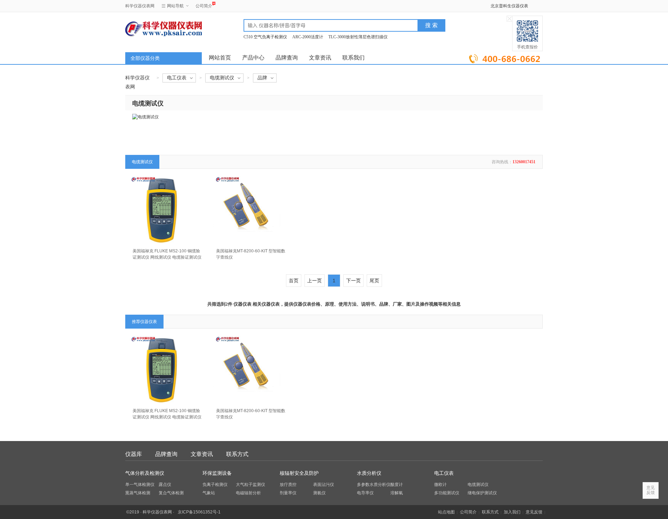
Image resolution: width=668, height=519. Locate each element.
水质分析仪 (369, 473)
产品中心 (253, 58)
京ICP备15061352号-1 (199, 512)
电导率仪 (365, 492)
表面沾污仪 (323, 484)
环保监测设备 (217, 473)
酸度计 (396, 484)
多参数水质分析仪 (373, 484)
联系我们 (353, 58)
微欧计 (440, 484)
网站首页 (220, 58)
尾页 (374, 280)
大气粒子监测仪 (250, 484)
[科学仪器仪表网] (162, 28)
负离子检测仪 (215, 484)
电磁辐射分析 (248, 492)
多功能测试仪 (446, 492)
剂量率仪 (288, 492)
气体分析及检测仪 (144, 473)
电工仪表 (444, 473)
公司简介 (204, 5)
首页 (294, 280)
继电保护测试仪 (482, 492)
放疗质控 (288, 484)
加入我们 (512, 512)
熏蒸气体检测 (137, 492)
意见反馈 (534, 512)
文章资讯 (320, 58)
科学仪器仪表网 (139, 5)
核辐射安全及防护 (299, 473)
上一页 (314, 280)
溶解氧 (396, 492)
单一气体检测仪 (139, 484)
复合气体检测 (171, 492)
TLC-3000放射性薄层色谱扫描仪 (358, 36)
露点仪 (165, 484)
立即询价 (505, 57)
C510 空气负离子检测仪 (265, 36)
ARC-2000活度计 (307, 36)
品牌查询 (287, 58)
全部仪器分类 (145, 58)
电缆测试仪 (478, 484)
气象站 (208, 492)
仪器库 (133, 454)
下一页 (353, 280)
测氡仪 (319, 492)
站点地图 (446, 512)
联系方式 (237, 454)
